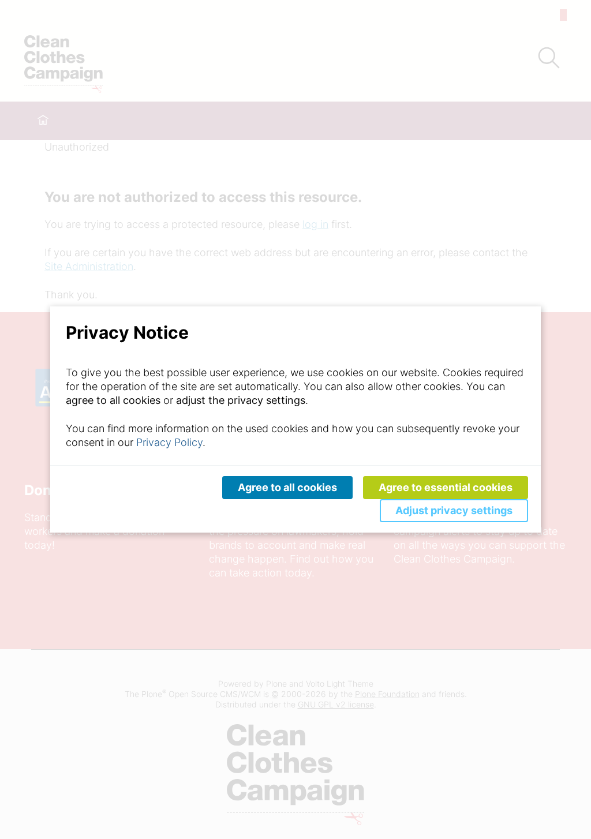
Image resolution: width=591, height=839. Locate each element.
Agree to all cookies (287, 487)
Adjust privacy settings (454, 510)
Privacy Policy (169, 442)
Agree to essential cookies (446, 487)
